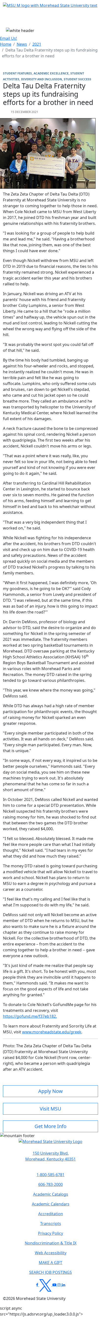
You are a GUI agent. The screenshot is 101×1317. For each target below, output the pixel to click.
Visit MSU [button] (50, 1108)
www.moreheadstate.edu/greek (51, 1032)
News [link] (22, 44)
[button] (50, 1144)
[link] (50, 1156)
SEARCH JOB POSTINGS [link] (50, 1272)
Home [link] (5, 44)
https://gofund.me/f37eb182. (30, 1016)
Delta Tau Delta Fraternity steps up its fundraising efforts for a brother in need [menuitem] (50, 53)
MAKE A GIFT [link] (50, 1262)
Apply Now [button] (50, 1091)
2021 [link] (36, 44)
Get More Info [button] (50, 1126)
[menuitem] (5, 44)
